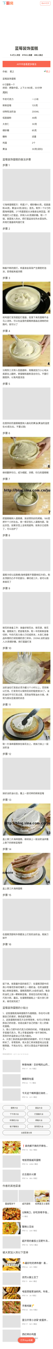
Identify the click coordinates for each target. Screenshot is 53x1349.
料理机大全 (14, 1120)
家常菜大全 (38, 1126)
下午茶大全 (14, 1114)
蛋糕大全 (14, 1108)
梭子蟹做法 (14, 1126)
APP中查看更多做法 (26, 64)
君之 (12, 71)
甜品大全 (38, 1108)
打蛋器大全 (38, 1114)
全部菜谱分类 (26, 1133)
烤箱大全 (38, 1120)
